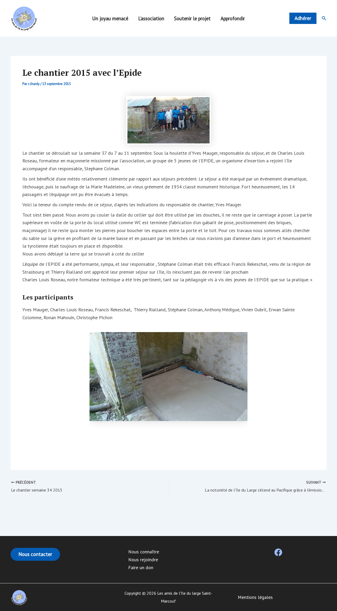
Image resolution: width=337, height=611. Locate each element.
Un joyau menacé (110, 18)
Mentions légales (255, 597)
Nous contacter (35, 554)
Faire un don (140, 567)
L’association (151, 18)
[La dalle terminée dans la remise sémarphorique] (168, 376)
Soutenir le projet (192, 18)
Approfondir (233, 18)
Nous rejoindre (143, 560)
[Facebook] (278, 552)
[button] (302, 18)
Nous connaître (143, 552)
